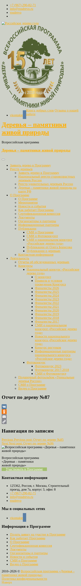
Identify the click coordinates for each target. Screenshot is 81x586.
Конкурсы (25, 265)
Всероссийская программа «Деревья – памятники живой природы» (38, 573)
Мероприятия (28, 202)
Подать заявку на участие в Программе (37, 534)
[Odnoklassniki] (40, 411)
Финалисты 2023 (47, 299)
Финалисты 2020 (47, 310)
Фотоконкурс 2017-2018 (52, 370)
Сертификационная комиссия (39, 213)
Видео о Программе (32, 388)
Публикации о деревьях (43, 251)
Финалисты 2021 (47, 306)
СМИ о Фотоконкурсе (42, 236)
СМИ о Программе (40, 232)
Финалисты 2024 (47, 295)
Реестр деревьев (21, 169)
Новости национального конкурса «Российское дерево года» (56, 340)
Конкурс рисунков (48, 347)
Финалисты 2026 (47, 288)
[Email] (40, 416)
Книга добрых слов (40, 110)
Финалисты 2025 (47, 292)
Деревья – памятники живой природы (34, 128)
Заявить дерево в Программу (30, 165)
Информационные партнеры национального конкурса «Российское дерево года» (55, 354)
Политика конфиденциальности (24, 578)
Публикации (27, 228)
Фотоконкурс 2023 (48, 366)
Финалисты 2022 (47, 303)
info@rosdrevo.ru (21, 9)
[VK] (40, 406)
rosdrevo (15, 12)
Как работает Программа (36, 210)
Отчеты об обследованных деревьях (43, 262)
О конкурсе (43, 277)
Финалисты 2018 (47, 318)
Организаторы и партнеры (37, 221)
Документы (26, 217)
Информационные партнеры (38, 225)
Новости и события (32, 206)
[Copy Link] (40, 421)
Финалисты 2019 (47, 314)
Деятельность (19, 258)
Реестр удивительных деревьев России (45, 184)
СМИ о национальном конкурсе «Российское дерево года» (49, 241)
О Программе (19, 195)
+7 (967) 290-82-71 (23, 5)
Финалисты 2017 (47, 321)
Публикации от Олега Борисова (49, 247)
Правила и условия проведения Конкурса (50, 282)
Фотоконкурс (36, 362)
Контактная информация (35, 254)
